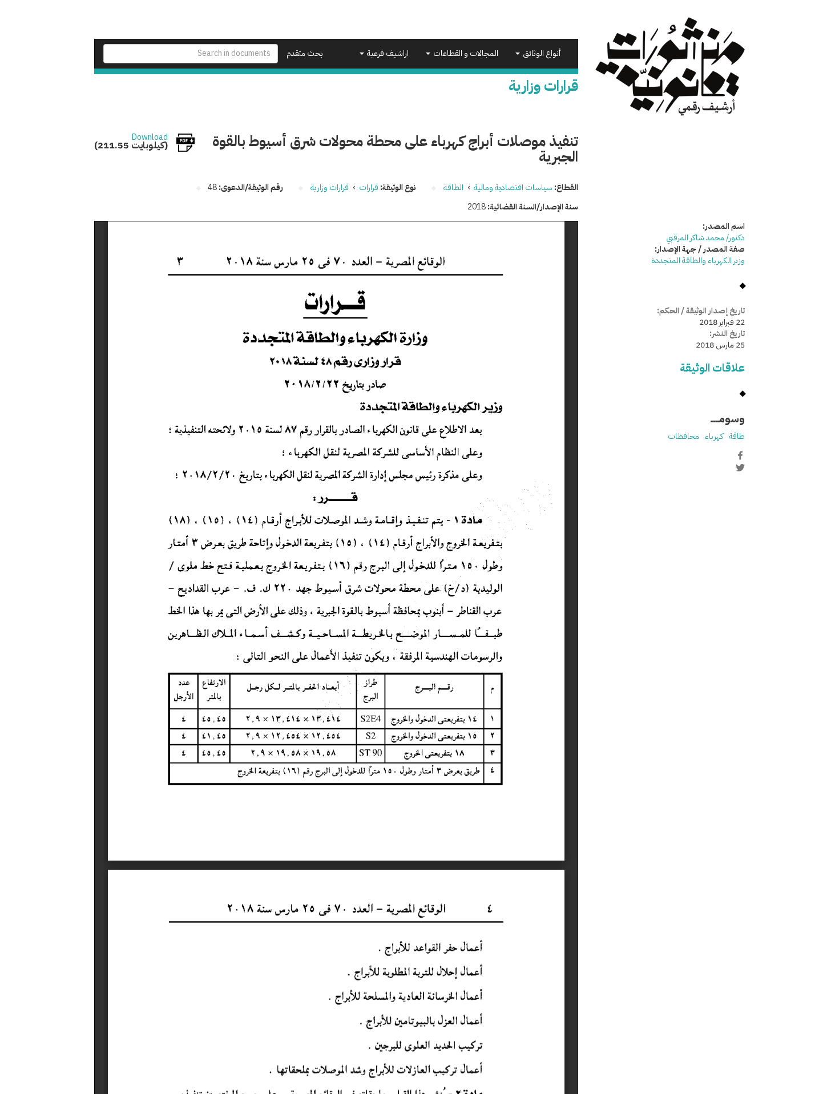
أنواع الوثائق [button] (540, 53)
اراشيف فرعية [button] (387, 53)
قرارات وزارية (329, 187)
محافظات (683, 436)
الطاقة (453, 187)
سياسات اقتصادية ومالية (513, 187)
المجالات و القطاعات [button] (464, 53)
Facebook (740, 455)
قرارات (368, 187)
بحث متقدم (305, 53)
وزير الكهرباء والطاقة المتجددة (698, 261)
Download (150, 138)
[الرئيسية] (670, 66)
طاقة (737, 436)
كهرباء (714, 436)
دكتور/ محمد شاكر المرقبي (705, 238)
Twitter (740, 467)
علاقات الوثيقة (712, 368)
